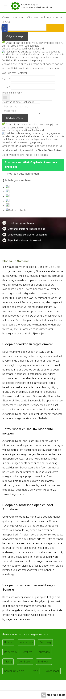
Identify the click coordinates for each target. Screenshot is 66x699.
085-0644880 (56, 694)
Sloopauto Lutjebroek (28, 400)
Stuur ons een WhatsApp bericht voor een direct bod (30, 164)
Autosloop (8, 413)
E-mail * (6, 87)
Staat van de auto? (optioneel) (18, 102)
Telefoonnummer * (12, 92)
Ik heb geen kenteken (18, 180)
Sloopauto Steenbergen (31, 405)
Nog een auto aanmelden (22, 173)
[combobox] (6, 97)
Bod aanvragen (15, 118)
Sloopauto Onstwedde (33, 396)
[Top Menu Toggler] (4, 6)
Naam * (6, 79)
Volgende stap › (15, 36)
